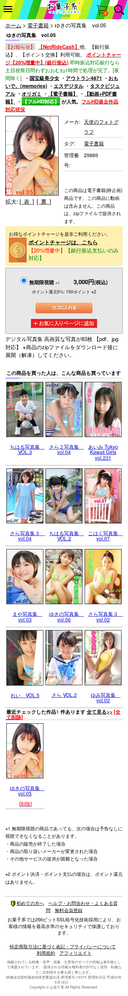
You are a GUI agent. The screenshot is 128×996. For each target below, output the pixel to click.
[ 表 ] (27, 201)
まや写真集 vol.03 (27, 616)
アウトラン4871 (84, 77)
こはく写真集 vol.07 (105, 535)
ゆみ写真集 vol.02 (106, 697)
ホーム (13, 25)
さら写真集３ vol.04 (27, 535)
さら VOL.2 (64, 694)
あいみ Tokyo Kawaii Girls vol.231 (103, 452)
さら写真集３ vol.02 (105, 616)
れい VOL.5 (25, 695)
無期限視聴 (44, 282)
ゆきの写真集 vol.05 (27, 790)
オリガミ (32, 93)
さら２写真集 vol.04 (66, 449)
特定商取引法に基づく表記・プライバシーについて (63, 946)
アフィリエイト (75, 952)
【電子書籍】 (63, 93)
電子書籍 (38, 25)
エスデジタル (69, 85)
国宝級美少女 (44, 77)
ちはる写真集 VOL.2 (66, 535)
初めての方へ (30, 903)
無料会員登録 (68, 910)
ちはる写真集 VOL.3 (27, 449)
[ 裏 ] (44, 201)
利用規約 (46, 952)
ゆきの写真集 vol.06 (66, 616)
